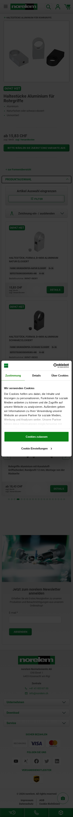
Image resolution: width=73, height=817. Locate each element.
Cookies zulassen (36, 436)
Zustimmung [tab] (13, 375)
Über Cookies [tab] (59, 375)
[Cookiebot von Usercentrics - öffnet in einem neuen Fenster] (53, 365)
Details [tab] (36, 375)
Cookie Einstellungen (34, 448)
